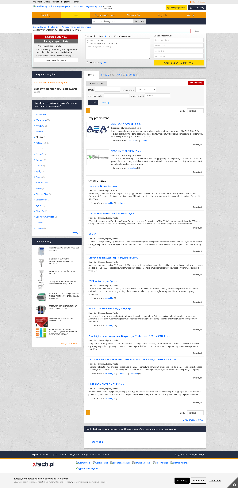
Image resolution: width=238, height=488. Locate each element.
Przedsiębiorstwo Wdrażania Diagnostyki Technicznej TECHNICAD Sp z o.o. (130, 336)
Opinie (55, 454)
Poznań (39, 154)
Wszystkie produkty (70, 343)
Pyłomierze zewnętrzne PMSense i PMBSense (64, 249)
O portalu (36, 454)
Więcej (190, 15)
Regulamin (74, 454)
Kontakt (63, 454)
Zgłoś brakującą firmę (193, 420)
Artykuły (162, 15)
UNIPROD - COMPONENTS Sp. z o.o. (108, 384)
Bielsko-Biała (42, 194)
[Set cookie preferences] (232, 482)
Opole (39, 177)
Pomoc (106, 454)
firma (109, 36)
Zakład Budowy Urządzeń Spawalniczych (111, 213)
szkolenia (133, 373)
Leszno (39, 228)
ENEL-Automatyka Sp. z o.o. (104, 281)
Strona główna (39, 27)
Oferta (46, 454)
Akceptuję (99, 62)
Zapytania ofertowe (104, 15)
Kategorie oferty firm (45, 74)
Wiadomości (133, 15)
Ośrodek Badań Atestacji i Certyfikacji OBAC (113, 257)
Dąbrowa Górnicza (45, 216)
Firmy (75, 15)
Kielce (39, 188)
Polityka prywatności (91, 454)
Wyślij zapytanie (177, 7)
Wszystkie (41, 114)
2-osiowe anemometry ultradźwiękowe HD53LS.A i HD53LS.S (61, 261)
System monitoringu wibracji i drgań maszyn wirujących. (62, 282)
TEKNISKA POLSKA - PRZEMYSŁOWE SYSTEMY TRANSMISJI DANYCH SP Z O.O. (132, 359)
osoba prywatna (124, 36)
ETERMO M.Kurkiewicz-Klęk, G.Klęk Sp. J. (110, 308)
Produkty (46, 15)
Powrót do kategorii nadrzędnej (51, 82)
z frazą (91, 89)
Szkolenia (132, 74)
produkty (132, 140)
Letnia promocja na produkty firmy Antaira (62, 319)
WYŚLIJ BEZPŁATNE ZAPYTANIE (178, 62)
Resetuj (105, 102)
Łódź (38, 148)
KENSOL (93, 234)
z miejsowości (137, 96)
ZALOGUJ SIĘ (198, 7)
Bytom (39, 205)
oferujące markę (95, 96)
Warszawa (41, 120)
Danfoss (97, 442)
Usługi (120, 74)
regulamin (103, 62)
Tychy (39, 171)
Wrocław (40, 125)
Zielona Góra (42, 182)
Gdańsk (39, 159)
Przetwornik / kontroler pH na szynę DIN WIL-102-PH (63, 307)
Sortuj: (183, 111)
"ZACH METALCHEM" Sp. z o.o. (128, 151)
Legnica (39, 222)
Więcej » (75, 232)
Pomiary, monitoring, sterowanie (76, 27)
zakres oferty (128, 90)
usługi (144, 140)
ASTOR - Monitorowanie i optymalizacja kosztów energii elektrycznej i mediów (63, 331)
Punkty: (197, 144)
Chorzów (40, 211)
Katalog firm (53, 27)
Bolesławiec (41, 199)
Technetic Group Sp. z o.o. (102, 186)
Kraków (39, 131)
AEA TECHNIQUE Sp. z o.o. (126, 123)
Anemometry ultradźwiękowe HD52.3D (62, 272)
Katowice (40, 142)
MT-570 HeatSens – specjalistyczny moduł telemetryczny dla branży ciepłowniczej (64, 296)
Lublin (39, 165)
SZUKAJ (140, 21)
